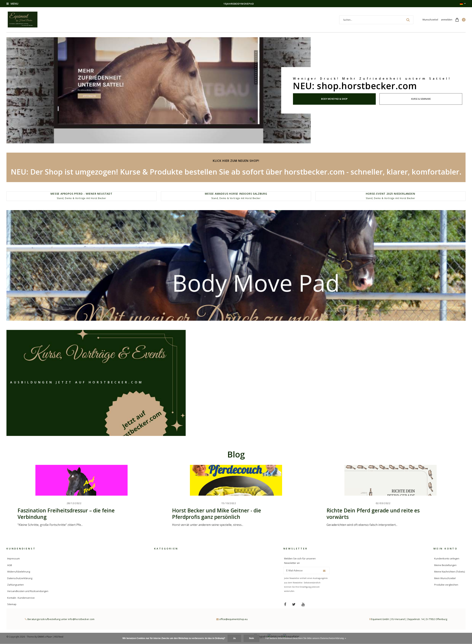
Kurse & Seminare (421, 98)
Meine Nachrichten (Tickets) (449, 571)
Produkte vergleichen (446, 584)
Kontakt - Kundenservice (21, 597)
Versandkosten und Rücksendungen (27, 591)
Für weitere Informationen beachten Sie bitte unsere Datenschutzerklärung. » (306, 638)
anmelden (446, 19)
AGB (9, 565)
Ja (234, 638)
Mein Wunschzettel (445, 578)
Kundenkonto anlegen (446, 558)
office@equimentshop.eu (233, 619)
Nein (251, 638)
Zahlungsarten (15, 584)
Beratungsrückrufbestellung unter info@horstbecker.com (60, 619)
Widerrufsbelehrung (18, 571)
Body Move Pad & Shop (334, 98)
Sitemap (11, 604)
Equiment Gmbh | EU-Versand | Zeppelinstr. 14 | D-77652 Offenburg (409, 619)
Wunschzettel (430, 19)
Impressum (13, 558)
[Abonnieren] (324, 571)
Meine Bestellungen (445, 565)
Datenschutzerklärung (19, 578)
